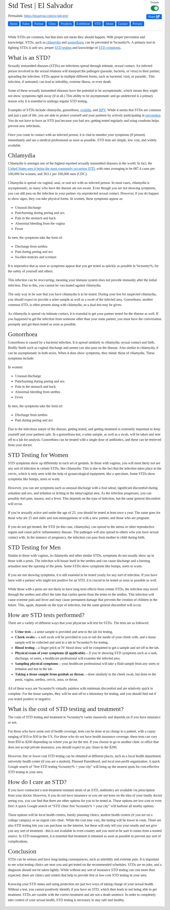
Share (152, 16)
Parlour (39, 23)
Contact (123, 23)
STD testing (63, 48)
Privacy (137, 23)
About (109, 23)
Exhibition (83, 23)
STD (98, 23)
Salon (25, 23)
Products (66, 23)
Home (13, 23)
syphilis (85, 110)
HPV (102, 110)
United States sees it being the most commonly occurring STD (51, 168)
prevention (152, 115)
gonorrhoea (75, 42)
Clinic (52, 23)
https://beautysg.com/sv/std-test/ (46, 16)
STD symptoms (109, 48)
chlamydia (53, 42)
